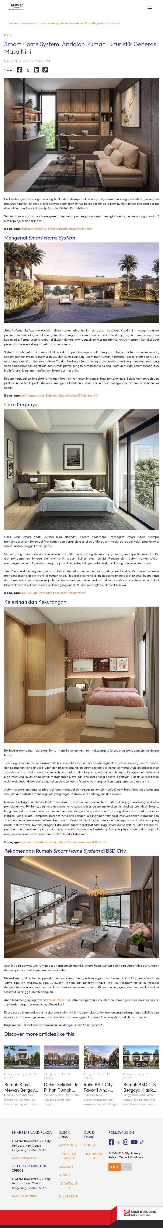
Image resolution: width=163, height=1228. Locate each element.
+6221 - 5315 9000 (24, 1196)
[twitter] (28, 70)
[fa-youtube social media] (134, 1142)
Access (64, 1167)
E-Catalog (69, 1183)
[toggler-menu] (149, 7)
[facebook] (19, 70)
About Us (66, 1145)
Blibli (88, 1145)
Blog (63, 1175)
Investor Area (69, 1156)
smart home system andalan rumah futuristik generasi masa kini (80, 23)
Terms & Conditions (131, 1157)
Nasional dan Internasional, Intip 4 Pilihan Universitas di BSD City (63, 842)
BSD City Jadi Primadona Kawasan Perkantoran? (53, 593)
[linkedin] (36, 70)
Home (13, 23)
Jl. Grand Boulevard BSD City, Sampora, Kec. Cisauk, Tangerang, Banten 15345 (31, 1145)
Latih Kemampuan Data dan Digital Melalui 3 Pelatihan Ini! (59, 395)
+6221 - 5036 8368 (24, 1158)
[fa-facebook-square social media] (111, 1142)
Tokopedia (94, 1154)
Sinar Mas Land (59, 1000)
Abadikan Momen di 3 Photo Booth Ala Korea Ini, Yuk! (56, 229)
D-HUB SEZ (67, 1196)
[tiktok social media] (118, 1142)
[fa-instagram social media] (125, 1142)
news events (28, 23)
